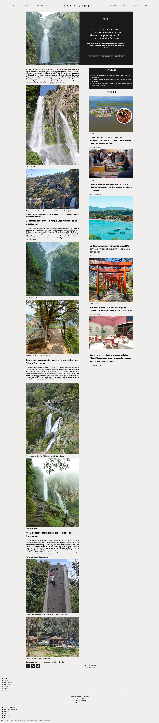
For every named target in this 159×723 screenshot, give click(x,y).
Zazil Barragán (97, 147)
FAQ (5, 717)
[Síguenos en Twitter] (127, 693)
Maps (146, 5)
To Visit (27, 5)
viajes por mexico (117, 58)
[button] (3, 6)
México (116, 56)
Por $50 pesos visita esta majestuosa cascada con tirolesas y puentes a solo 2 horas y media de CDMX (106, 34)
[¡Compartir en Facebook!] (28, 666)
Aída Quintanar (92, 665)
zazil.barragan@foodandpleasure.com (79, 699)
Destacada (93, 241)
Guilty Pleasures (42, 5)
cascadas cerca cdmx (93, 56)
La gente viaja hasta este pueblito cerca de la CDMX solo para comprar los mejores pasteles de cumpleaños (111, 187)
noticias (122, 56)
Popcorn (125, 5)
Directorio (7, 715)
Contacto (6, 713)
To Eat (15, 5)
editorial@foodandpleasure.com (79, 703)
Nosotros (6, 711)
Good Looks (113, 5)
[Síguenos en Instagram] (63, 693)
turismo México (107, 58)
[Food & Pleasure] (78, 5)
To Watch (136, 5)
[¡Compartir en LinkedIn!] (33, 666)
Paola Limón (96, 314)
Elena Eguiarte (97, 365)
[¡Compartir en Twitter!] (38, 666)
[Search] (155, 6)
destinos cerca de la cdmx (107, 56)
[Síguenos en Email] (95, 693)
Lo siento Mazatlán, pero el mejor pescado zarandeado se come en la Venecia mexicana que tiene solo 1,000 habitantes (110, 140)
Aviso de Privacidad (9, 707)
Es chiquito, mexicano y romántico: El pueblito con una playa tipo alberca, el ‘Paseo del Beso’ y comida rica (110, 249)
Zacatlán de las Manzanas (46, 232)
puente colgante (38, 375)
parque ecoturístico (96, 58)
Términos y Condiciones (10, 709)
